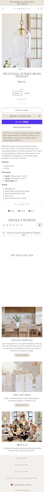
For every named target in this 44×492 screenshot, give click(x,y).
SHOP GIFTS (22, 405)
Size (22, 89)
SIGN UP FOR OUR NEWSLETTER (21, 478)
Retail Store (21, 471)
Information (21, 465)
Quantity (22, 99)
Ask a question (22, 204)
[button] (24, 225)
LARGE (27, 93)
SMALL (17, 93)
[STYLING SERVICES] (22, 322)
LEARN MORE (22, 355)
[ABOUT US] (22, 426)
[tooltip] (39, 116)
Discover (21, 458)
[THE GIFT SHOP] (22, 376)
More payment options (22, 127)
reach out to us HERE (22, 138)
